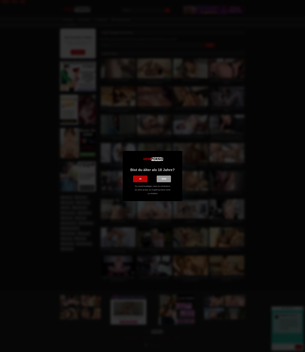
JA (140, 179)
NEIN (164, 179)
